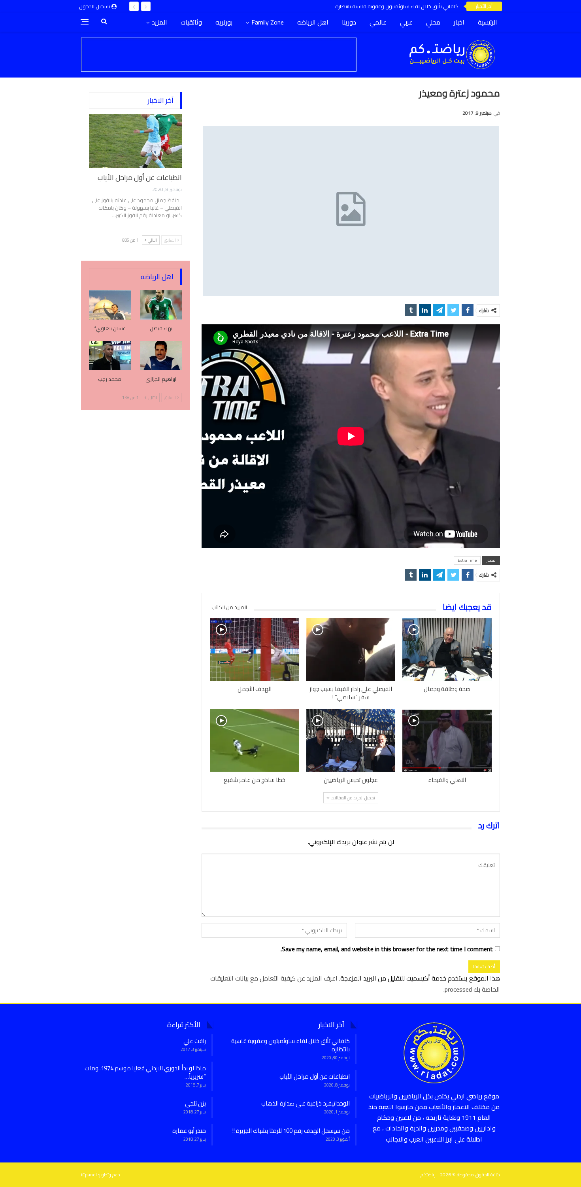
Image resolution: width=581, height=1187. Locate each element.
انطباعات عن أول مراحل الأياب (423, 6)
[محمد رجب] (110, 355)
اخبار (459, 22)
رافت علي (194, 1041)
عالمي (378, 22)
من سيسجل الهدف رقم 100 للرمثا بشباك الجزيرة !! (291, 1130)
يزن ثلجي (195, 1103)
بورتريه (223, 22)
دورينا (349, 22)
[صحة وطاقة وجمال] (447, 649)
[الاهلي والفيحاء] (447, 740)
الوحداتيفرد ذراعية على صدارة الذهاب (305, 1103)
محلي (433, 22)
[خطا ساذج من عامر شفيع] (254, 740)
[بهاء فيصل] (161, 305)
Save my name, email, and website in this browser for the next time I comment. (387, 949)
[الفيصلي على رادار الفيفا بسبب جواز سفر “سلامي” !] (351, 649)
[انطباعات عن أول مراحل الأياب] (135, 141)
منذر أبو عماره (189, 1130)
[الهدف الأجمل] (254, 649)
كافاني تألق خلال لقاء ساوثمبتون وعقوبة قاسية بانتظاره (290, 1045)
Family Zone (267, 22)
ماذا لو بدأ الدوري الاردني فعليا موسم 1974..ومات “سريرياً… (145, 1072)
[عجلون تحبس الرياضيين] (351, 740)
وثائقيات (191, 22)
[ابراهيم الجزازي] (161, 355)
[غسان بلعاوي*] (110, 305)
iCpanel (89, 1174)
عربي (406, 22)
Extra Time (467, 560)
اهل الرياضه (312, 22)
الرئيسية (487, 22)
